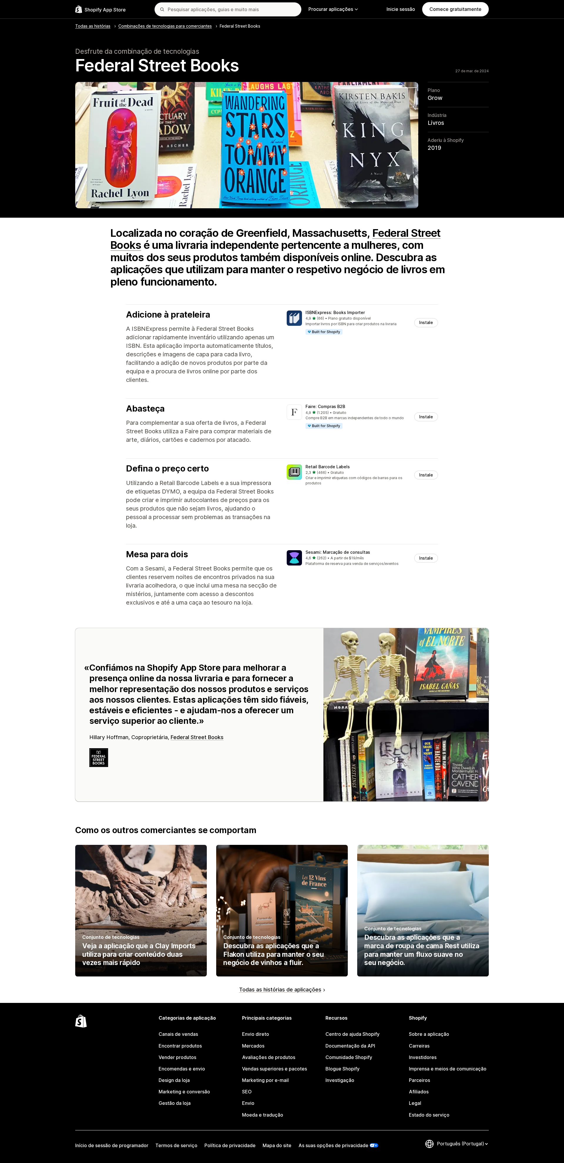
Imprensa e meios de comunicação (447, 1069)
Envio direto (255, 1034)
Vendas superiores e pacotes (274, 1069)
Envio (248, 1103)
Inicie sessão (401, 9)
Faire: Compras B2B (325, 406)
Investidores (423, 1057)
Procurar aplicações (330, 9)
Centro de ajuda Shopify (352, 1034)
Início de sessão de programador (111, 1145)
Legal (415, 1103)
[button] (362, 323)
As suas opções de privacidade (333, 1145)
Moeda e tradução (262, 1115)
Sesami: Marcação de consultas (338, 552)
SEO (247, 1092)
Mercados (253, 1046)
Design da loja (174, 1080)
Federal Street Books (197, 737)
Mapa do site (277, 1145)
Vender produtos (177, 1057)
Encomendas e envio (182, 1069)
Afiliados (419, 1092)
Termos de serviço (176, 1145)
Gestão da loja (175, 1103)
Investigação (339, 1080)
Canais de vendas (178, 1034)
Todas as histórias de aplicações (280, 989)
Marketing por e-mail (265, 1080)
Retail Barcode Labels (328, 466)
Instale (426, 322)
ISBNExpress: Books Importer (335, 312)
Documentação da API (350, 1046)
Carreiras (419, 1046)
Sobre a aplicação (429, 1034)
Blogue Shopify (342, 1069)
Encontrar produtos (180, 1046)
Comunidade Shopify (348, 1057)
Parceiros (419, 1080)
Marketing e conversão (184, 1092)
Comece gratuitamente (455, 9)
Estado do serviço (429, 1115)
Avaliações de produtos (268, 1057)
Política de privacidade (230, 1145)
